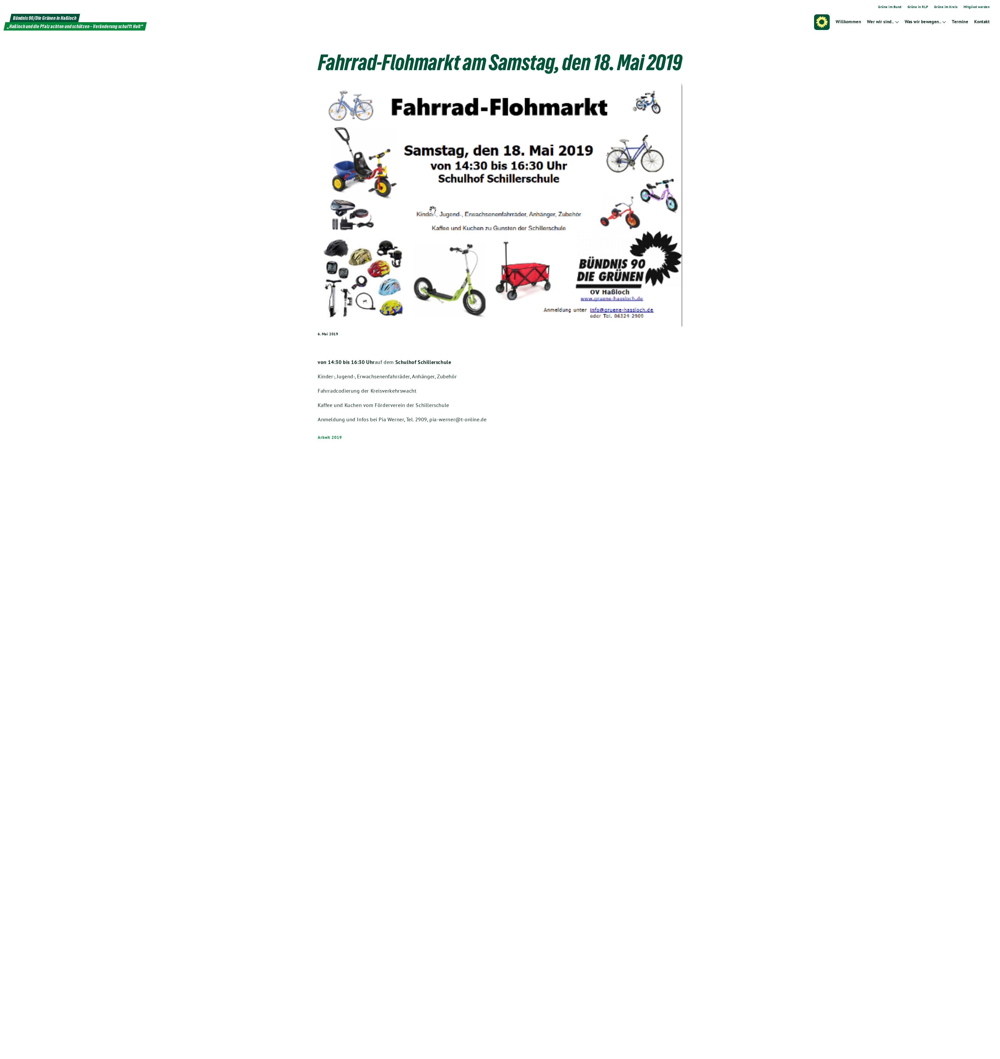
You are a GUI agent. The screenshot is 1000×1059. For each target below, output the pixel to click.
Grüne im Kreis (946, 7)
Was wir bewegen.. (923, 22)
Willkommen (848, 22)
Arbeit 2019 (330, 437)
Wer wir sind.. (880, 22)
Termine (960, 22)
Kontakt (982, 22)
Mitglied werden (977, 7)
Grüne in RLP (918, 7)
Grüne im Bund (890, 7)
